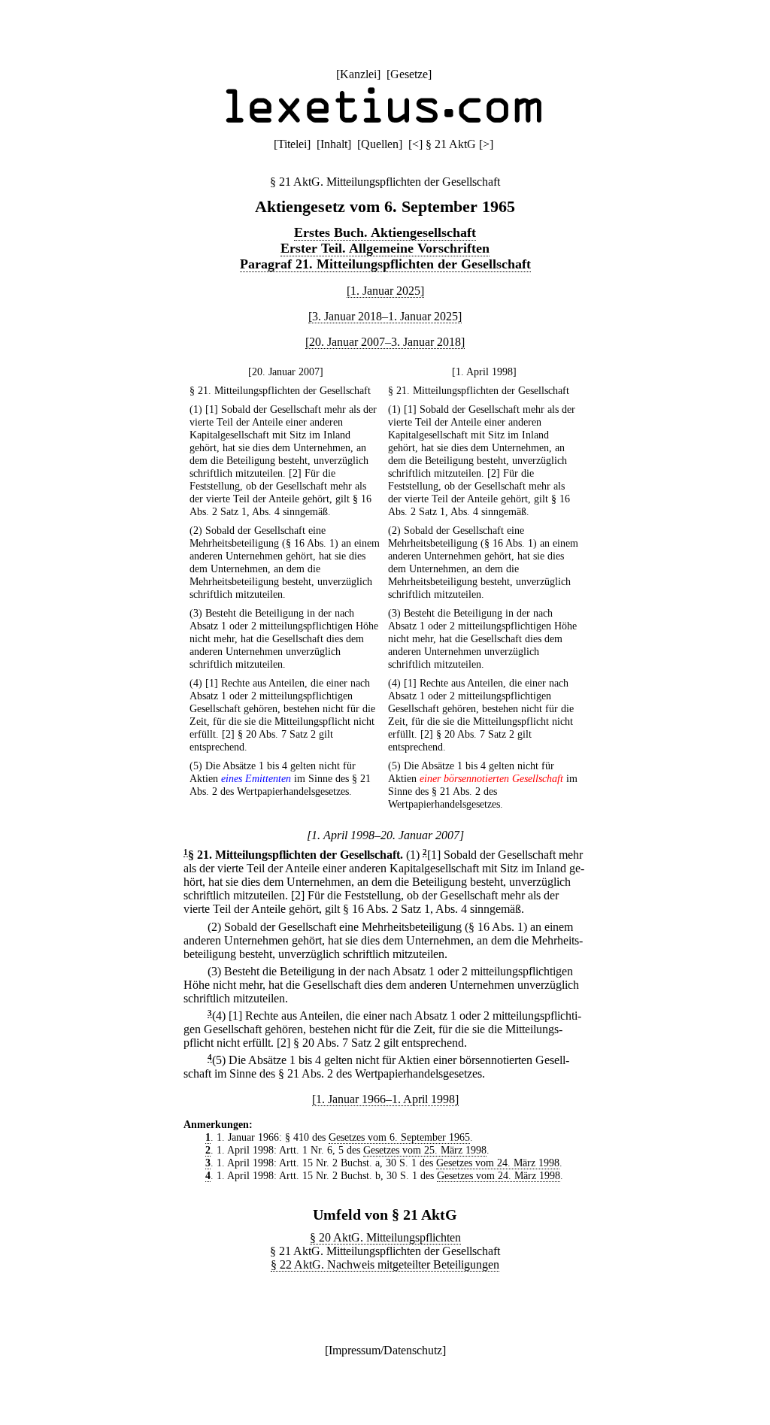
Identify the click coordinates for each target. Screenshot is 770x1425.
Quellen (380, 144)
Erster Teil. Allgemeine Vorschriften (385, 248)
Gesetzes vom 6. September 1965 (399, 1137)
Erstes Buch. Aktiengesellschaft (385, 232)
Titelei (292, 144)
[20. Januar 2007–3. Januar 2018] (385, 341)
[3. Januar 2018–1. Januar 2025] (385, 316)
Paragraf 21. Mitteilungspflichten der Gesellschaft (385, 263)
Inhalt (333, 144)
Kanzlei (358, 74)
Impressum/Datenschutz (385, 1350)
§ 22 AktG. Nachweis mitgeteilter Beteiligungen (385, 1264)
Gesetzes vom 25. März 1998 (425, 1150)
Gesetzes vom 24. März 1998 (497, 1163)
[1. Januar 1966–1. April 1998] (385, 1099)
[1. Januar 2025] (385, 290)
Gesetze (409, 74)
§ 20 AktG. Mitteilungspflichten (385, 1237)
